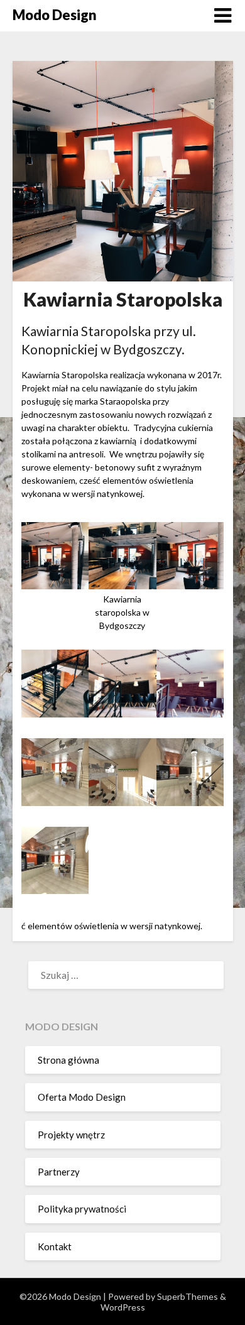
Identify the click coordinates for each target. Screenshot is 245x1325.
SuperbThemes (187, 1296)
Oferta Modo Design (82, 1097)
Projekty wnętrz (71, 1134)
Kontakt (55, 1246)
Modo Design (55, 14)
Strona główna (68, 1060)
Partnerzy (59, 1171)
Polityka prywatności (82, 1208)
